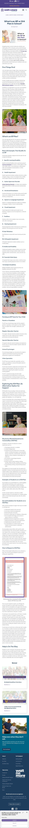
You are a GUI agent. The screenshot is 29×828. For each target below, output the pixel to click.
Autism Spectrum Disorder (8, 184)
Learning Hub (18, 761)
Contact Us (4, 772)
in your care (24, 51)
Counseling (18, 763)
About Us (4, 759)
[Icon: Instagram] (16, 809)
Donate (3, 775)
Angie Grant (15, 26)
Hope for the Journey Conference (6, 780)
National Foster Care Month (6, 786)
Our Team (4, 761)
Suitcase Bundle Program (7, 777)
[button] (23, 10)
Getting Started (19, 759)
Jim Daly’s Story (5, 763)
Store (3, 790)
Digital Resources (19, 766)
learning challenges (6, 164)
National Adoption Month (7, 783)
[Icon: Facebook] (13, 809)
